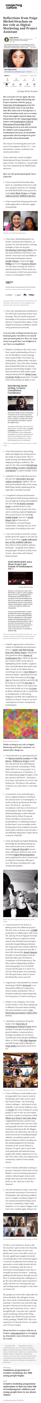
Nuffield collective (8, 1354)
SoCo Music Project (19, 193)
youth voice (6, 1362)
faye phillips (32, 1350)
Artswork (27, 985)
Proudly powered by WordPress (13, 1400)
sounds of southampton (28, 1356)
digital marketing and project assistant (15, 1350)
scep (11, 1356)
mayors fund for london (10, 1352)
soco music (16, 1356)
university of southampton (17, 1360)
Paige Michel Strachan (25, 1346)
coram (18, 1348)
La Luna (33, 688)
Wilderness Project (21, 761)
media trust (22, 1352)
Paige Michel (19, 1354)
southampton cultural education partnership (17, 1358)
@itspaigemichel (18, 1333)
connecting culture (9, 1348)
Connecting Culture (29, 119)
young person (31, 1360)
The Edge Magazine (28, 1040)
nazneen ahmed (32, 1352)
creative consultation (27, 1348)
